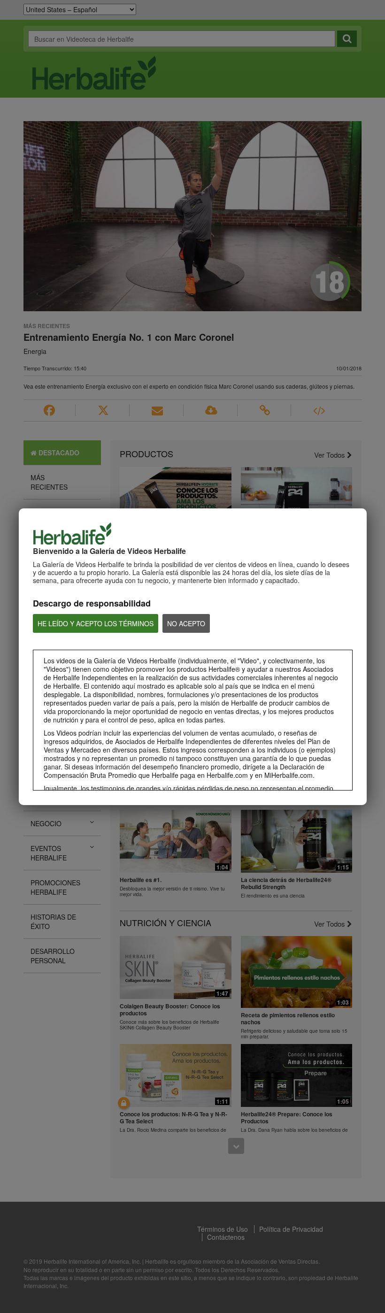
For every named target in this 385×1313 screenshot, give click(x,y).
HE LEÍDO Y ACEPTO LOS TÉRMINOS (96, 623)
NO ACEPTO (186, 623)
